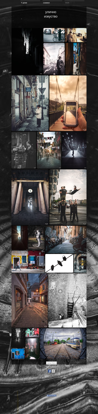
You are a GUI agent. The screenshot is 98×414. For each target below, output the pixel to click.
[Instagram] (53, 371)
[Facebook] (49, 371)
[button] (52, 2)
